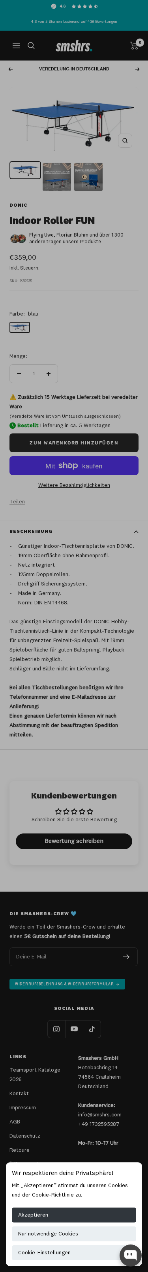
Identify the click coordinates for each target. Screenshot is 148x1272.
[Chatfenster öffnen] (131, 1255)
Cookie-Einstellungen (44, 1252)
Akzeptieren (33, 1215)
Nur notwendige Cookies (48, 1234)
